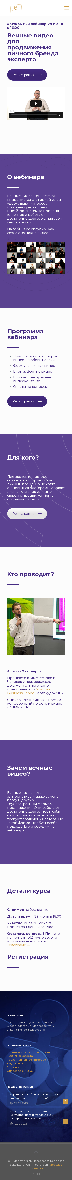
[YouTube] (33, 1174)
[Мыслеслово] (36, 8)
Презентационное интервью (26, 1059)
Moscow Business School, (28, 691)
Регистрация (23, 75)
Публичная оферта (20, 1055)
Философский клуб (20, 1070)
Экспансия (14, 1067)
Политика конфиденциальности (28, 1052)
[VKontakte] (39, 1174)
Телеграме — (18, 945)
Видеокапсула (16, 1063)
